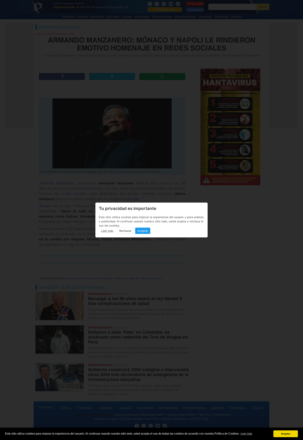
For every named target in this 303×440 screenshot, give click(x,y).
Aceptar (142, 231)
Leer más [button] (246, 433)
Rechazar (125, 231)
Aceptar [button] (285, 433)
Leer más (107, 231)
